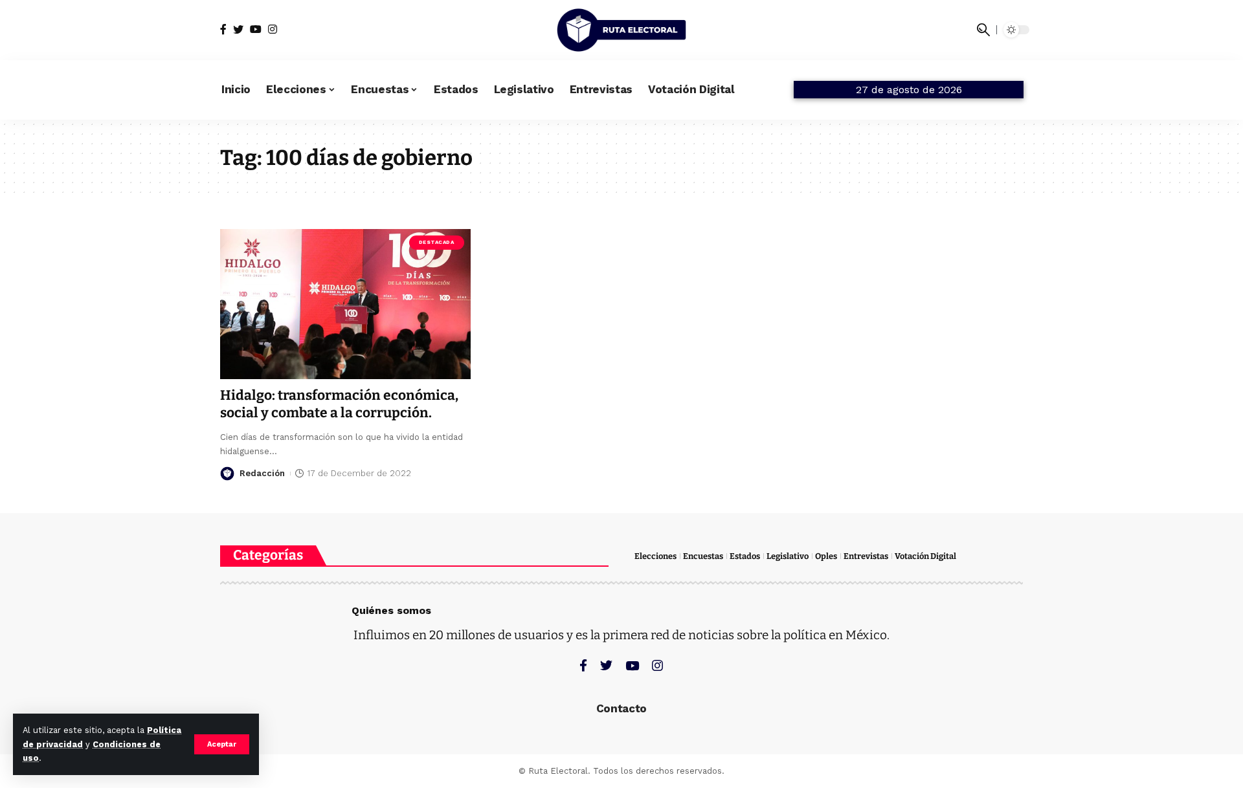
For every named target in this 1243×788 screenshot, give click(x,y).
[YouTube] (256, 29)
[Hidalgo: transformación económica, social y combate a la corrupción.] (345, 304)
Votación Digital (925, 556)
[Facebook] (223, 29)
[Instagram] (272, 29)
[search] (983, 29)
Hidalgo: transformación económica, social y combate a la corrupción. (339, 404)
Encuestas (703, 556)
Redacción (262, 473)
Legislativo (788, 556)
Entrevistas (866, 556)
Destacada (436, 242)
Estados (745, 556)
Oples (826, 556)
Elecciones (655, 556)
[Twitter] (238, 29)
